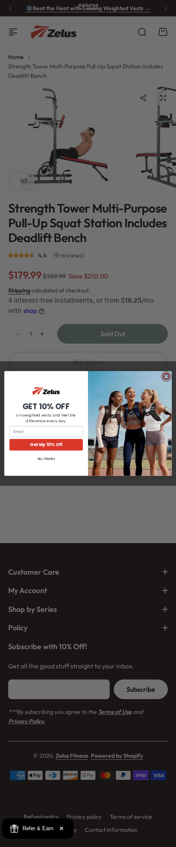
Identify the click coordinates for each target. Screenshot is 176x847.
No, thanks (46, 458)
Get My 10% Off (46, 445)
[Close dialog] (166, 376)
